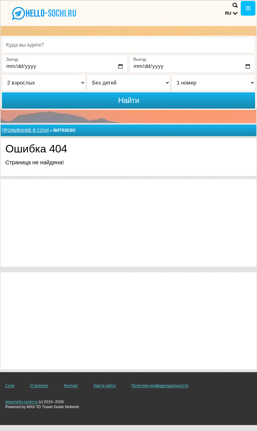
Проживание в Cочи (25, 130)
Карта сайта (105, 385)
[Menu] (248, 8)
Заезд (12, 59)
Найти (128, 100)
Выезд (139, 59)
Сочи (9, 385)
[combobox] (128, 45)
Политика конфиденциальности (159, 385)
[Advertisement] (128, 223)
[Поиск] (235, 5)
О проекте (39, 385)
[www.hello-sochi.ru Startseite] (44, 12)
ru (228, 13)
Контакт (71, 385)
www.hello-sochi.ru (21, 402)
